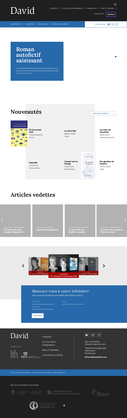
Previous (2, 221)
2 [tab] (115, 59)
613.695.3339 (100, 348)
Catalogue (43, 24)
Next (125, 221)
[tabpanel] (63, 54)
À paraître (29, 24)
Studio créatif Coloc (59, 372)
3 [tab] (115, 62)
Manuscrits (92, 8)
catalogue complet (100, 113)
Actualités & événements (72, 8)
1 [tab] (115, 57)
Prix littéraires (107, 8)
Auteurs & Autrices (60, 24)
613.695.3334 (90, 353)
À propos (53, 8)
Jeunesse (111, 14)
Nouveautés (16, 24)
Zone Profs (99, 14)
